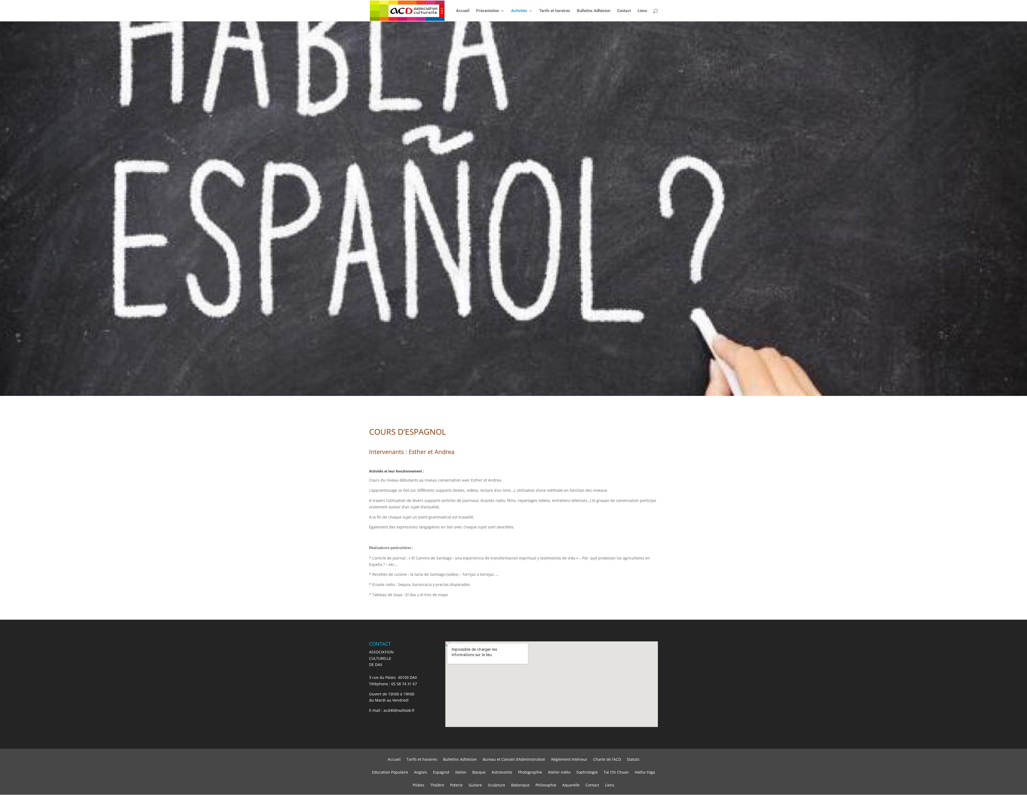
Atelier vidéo (559, 772)
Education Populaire (390, 772)
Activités (519, 11)
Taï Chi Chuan (616, 772)
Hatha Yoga (645, 772)
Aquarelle (571, 785)
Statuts (633, 760)
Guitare (475, 785)
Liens (642, 11)
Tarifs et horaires (554, 11)
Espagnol (441, 772)
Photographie (530, 772)
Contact (624, 11)
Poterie (456, 785)
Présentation (487, 11)
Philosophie (545, 785)
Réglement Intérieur (569, 760)
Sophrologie (587, 772)
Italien (460, 772)
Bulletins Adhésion (593, 11)
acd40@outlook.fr (399, 710)
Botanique (520, 785)
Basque (479, 772)
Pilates (418, 785)
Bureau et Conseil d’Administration (514, 760)
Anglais (420, 772)
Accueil (462, 11)
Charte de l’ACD (607, 760)
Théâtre (437, 785)
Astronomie (502, 772)
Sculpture (496, 785)
